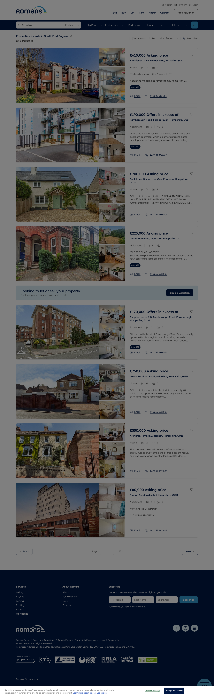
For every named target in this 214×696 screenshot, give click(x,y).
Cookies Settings (152, 690)
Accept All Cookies (174, 690)
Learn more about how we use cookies (90, 693)
